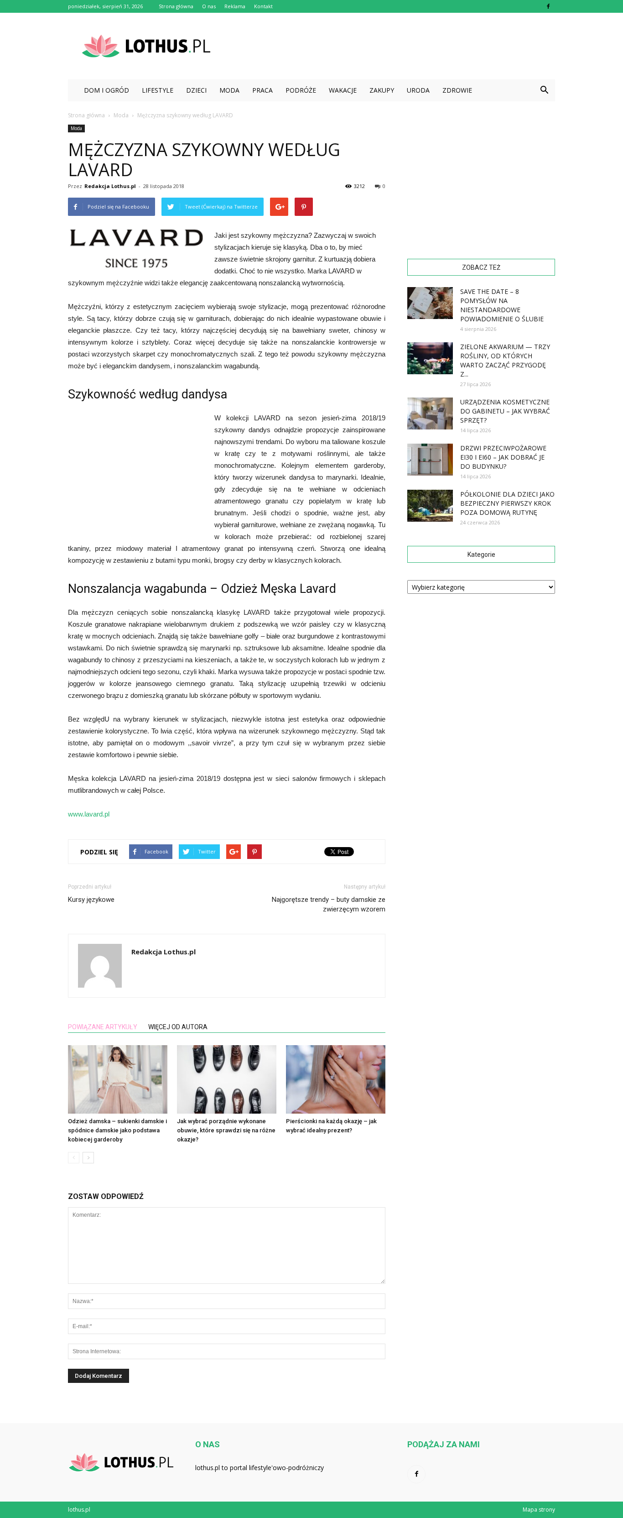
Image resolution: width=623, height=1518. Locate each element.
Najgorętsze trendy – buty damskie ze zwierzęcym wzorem (328, 904)
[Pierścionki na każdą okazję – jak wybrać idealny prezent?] (335, 1079)
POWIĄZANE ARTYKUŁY (102, 1027)
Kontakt (263, 6)
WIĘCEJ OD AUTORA (178, 1027)
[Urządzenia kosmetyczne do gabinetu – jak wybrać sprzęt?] (430, 413)
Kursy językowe (91, 899)
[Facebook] (548, 6)
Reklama (234, 6)
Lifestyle (157, 90)
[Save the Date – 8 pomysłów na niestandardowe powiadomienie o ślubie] (430, 303)
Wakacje (343, 90)
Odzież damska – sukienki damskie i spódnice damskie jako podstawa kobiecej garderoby (117, 1130)
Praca (262, 90)
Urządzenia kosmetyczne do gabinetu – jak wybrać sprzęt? (505, 411)
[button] (544, 90)
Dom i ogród (106, 90)
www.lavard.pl (88, 814)
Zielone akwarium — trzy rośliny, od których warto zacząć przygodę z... (505, 360)
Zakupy (381, 90)
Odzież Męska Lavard (278, 588)
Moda (229, 90)
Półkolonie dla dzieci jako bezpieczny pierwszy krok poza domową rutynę (507, 503)
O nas (209, 6)
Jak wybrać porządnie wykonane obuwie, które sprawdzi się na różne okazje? (226, 1130)
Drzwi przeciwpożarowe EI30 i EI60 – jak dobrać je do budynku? (503, 457)
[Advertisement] (389, 46)
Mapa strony (539, 1509)
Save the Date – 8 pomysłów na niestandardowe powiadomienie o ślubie (502, 305)
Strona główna (176, 6)
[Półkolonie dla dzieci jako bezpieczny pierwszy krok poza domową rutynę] (430, 506)
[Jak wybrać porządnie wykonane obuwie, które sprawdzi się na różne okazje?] (226, 1079)
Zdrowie (457, 90)
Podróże (301, 90)
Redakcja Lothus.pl (110, 186)
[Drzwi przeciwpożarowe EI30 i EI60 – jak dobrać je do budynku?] (430, 460)
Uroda (418, 90)
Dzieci (196, 90)
